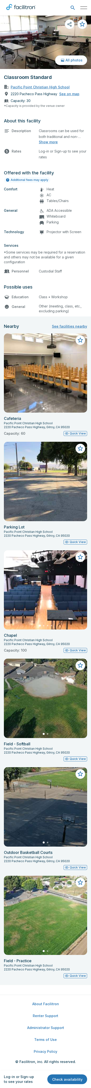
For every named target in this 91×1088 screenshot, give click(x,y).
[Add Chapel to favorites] (80, 557)
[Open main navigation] (83, 7)
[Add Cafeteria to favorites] (80, 340)
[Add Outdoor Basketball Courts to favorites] (80, 774)
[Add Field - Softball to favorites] (80, 665)
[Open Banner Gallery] (45, 42)
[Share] (69, 24)
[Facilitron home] (21, 10)
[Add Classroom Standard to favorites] (82, 24)
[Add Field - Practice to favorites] (80, 882)
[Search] (72, 8)
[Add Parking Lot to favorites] (80, 448)
